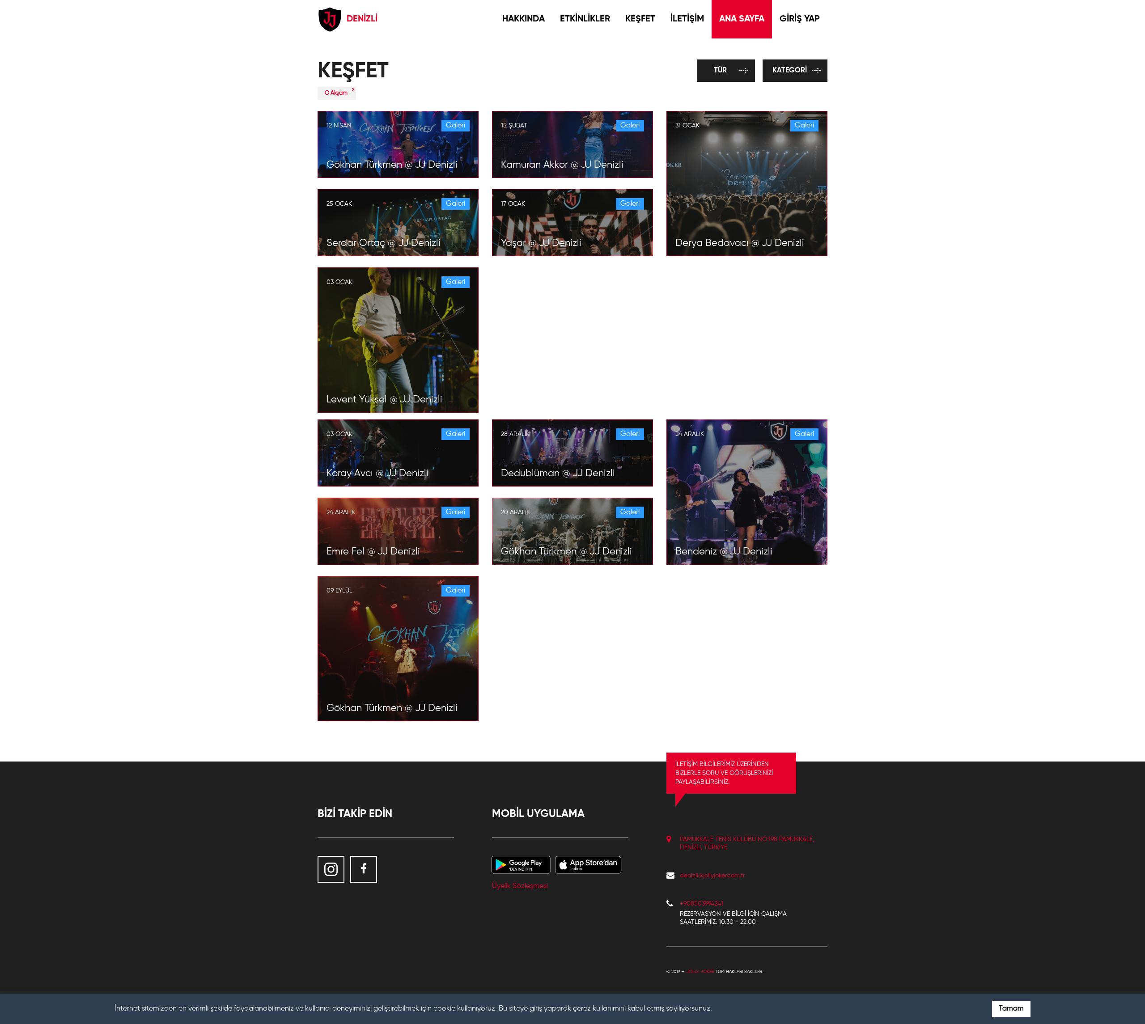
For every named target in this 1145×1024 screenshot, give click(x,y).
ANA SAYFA (741, 19)
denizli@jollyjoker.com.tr (712, 875)
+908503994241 (701, 904)
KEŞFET (640, 19)
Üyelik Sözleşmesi (520, 886)
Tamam (1011, 1008)
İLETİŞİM (687, 19)
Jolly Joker (700, 971)
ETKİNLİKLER (585, 19)
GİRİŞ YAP (800, 19)
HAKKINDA (523, 19)
